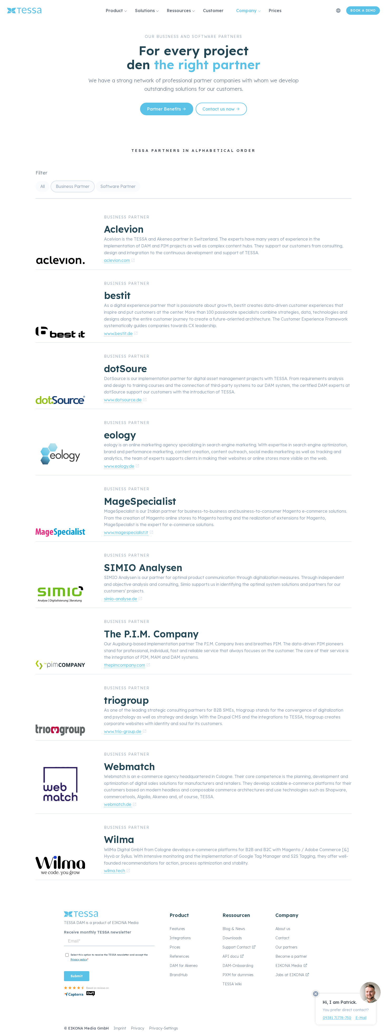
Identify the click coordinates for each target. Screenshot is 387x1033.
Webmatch (129, 766)
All (42, 186)
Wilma (119, 839)
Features (177, 928)
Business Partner (73, 186)
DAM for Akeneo (183, 965)
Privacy (137, 1028)
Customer (213, 10)
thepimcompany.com (124, 665)
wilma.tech (114, 870)
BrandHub (178, 974)
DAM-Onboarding (237, 965)
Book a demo (363, 10)
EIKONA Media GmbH (88, 1028)
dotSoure (125, 369)
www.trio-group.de (122, 731)
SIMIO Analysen (143, 567)
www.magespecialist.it (126, 532)
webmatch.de (117, 804)
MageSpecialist (140, 501)
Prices (275, 10)
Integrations (180, 938)
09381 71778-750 (337, 1017)
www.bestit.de (118, 333)
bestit (117, 295)
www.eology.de (119, 466)
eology (120, 435)
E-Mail (360, 1017)
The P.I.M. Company (151, 634)
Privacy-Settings (163, 1028)
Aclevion (123, 229)
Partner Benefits (164, 109)
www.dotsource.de (123, 399)
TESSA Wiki (232, 984)
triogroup (126, 700)
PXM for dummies (238, 974)
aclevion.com (117, 260)
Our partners (286, 947)
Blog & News (233, 928)
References (179, 956)
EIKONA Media (288, 965)
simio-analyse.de (120, 598)
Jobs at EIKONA (290, 974)
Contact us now (218, 109)
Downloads (232, 938)
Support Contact (237, 947)
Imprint (119, 1028)
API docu (231, 956)
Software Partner (118, 186)
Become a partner (291, 956)
